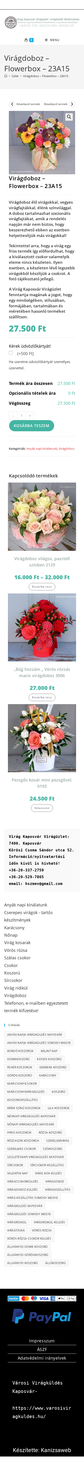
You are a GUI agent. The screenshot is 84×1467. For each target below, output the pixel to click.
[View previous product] (12, 104)
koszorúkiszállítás (22, 1100)
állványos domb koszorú (27, 1247)
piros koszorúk (19, 1133)
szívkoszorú (52, 1149)
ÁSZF (42, 1349)
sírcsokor (15, 1165)
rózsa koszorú (50, 1133)
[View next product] (72, 104)
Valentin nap (17, 1173)
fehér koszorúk (19, 1067)
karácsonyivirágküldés (26, 1092)
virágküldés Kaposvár (24, 1206)
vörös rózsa (42, 1230)
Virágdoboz (66, 448)
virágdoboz (55, 1181)
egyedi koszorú (49, 1059)
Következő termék (28, 104)
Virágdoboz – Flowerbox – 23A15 (45, 76)
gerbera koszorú (53, 1067)
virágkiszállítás (57, 1190)
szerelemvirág (57, 1141)
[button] (69, 117)
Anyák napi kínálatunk (41, 448)
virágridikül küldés (49, 1222)
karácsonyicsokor (22, 1084)
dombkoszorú (18, 1059)
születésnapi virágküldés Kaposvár (35, 1157)
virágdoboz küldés (22, 1190)
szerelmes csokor (21, 1149)
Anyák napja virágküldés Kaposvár (34, 1035)
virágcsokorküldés (22, 1181)
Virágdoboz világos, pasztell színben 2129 (42, 562)
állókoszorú (55, 1263)
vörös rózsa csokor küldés (29, 1239)
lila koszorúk (59, 1108)
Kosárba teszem (31, 425)
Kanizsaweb (56, 1450)
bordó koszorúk (20, 1051)
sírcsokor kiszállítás (47, 1165)
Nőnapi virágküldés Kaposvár (30, 1124)
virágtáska (16, 1230)
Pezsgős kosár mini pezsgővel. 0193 (42, 783)
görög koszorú (19, 1075)
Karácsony (47, 1075)
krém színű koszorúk (24, 1108)
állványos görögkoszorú (28, 1255)
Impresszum (42, 1341)
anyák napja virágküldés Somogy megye (39, 1043)
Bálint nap (49, 1051)
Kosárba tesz (42, 587)
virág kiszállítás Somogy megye (32, 1198)
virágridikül (17, 1222)
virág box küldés (48, 1173)
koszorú (58, 1092)
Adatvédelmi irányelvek (42, 1358)
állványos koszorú (22, 1263)
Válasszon (42, 808)
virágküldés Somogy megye (29, 1214)
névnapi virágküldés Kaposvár (31, 1116)
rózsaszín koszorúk (23, 1141)
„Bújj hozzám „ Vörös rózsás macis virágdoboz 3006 (42, 672)
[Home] (5, 76)
